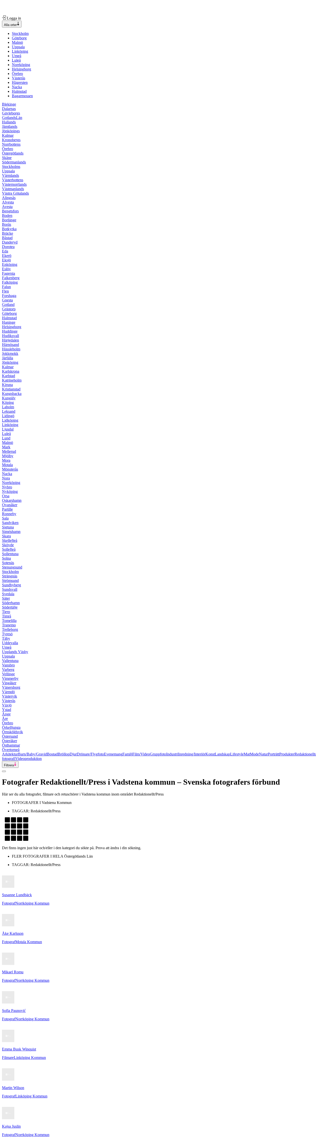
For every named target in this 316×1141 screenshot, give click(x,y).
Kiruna (7, 385)
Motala (7, 465)
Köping (8, 402)
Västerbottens (12, 180)
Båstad (7, 238)
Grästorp (9, 309)
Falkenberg (11, 278)
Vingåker (9, 683)
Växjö (7, 705)
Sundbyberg (11, 585)
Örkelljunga (11, 727)
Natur (263, 754)
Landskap (222, 754)
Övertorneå (11, 750)
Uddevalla (10, 643)
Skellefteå (9, 540)
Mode (254, 754)
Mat (247, 754)
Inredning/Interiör (191, 754)
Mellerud (9, 451)
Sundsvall (9, 589)
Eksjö (6, 260)
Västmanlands (13, 189)
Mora (6, 460)
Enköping (9, 264)
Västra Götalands (15, 193)
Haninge (8, 322)
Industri (172, 754)
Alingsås (9, 198)
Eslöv (6, 269)
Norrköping (21, 65)
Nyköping (10, 491)
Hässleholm (11, 349)
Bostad (52, 754)
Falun (6, 287)
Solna (6, 558)
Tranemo (9, 625)
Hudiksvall (10, 336)
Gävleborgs (11, 113)
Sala (5, 518)
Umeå (16, 56)
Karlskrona (10, 371)
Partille (7, 509)
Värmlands (10, 175)
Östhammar (11, 745)
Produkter (287, 754)
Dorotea (8, 247)
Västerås (18, 78)
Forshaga (9, 296)
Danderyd (10, 242)
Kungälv (9, 398)
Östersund (10, 736)
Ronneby (9, 514)
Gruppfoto (158, 754)
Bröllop (64, 754)
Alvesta (8, 202)
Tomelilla (9, 620)
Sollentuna (10, 554)
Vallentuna (10, 661)
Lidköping (10, 420)
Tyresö (7, 634)
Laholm (8, 407)
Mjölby (7, 456)
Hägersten (20, 82)
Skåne (7, 158)
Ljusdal (8, 429)
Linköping (20, 51)
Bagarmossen (22, 96)
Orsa (5, 496)
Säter (6, 598)
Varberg (8, 669)
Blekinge (9, 104)
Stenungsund (12, 567)
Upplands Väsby (15, 652)
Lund (6, 438)
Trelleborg (10, 629)
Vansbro (8, 665)
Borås (6, 224)
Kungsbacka (11, 393)
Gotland (8, 304)
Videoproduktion (28, 758)
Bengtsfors (10, 211)
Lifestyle (237, 754)
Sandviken (10, 523)
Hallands (9, 122)
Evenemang (113, 754)
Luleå (16, 60)
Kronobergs (11, 140)
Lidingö (8, 416)
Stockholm (20, 33)
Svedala (8, 594)
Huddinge (10, 331)
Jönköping (10, 362)
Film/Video (141, 754)
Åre (5, 718)
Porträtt (273, 754)
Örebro (17, 73)
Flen (5, 291)
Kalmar (8, 135)
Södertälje (10, 607)
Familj (127, 754)
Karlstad (8, 376)
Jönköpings (11, 131)
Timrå (6, 616)
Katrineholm (11, 380)
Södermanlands (14, 162)
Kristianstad (11, 389)
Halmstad (19, 91)
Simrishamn (11, 531)
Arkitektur (10, 754)
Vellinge (8, 674)
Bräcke (7, 233)
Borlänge (9, 220)
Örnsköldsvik (12, 732)
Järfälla (7, 358)
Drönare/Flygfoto (90, 754)
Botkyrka (9, 229)
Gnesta (7, 300)
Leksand (8, 411)
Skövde (8, 545)
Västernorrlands (14, 184)
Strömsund (10, 580)
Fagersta (8, 273)
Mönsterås (10, 469)
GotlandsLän (12, 117)
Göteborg (19, 38)
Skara (6, 536)
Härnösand (10, 344)
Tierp (6, 612)
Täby (6, 638)
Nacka (17, 87)
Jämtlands (9, 126)
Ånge (6, 714)
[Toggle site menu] (4, 771)
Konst (210, 754)
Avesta (7, 207)
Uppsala (18, 47)
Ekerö (6, 255)
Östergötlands (12, 153)
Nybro (7, 487)
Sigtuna (8, 527)
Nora (6, 478)
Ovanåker (9, 505)
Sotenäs (8, 563)
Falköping (10, 282)
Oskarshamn (11, 500)
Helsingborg (21, 69)
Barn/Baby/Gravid (32, 754)
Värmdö (8, 692)
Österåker (9, 741)
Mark (6, 447)
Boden (7, 215)
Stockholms (11, 166)
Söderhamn (11, 603)
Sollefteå (9, 549)
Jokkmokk (10, 353)
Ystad (6, 709)
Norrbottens (11, 144)
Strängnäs (9, 576)
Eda (5, 251)
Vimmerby (10, 678)
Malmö (17, 42)
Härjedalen (10, 340)
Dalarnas (9, 109)
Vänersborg (11, 687)
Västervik (9, 696)
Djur (73, 754)
